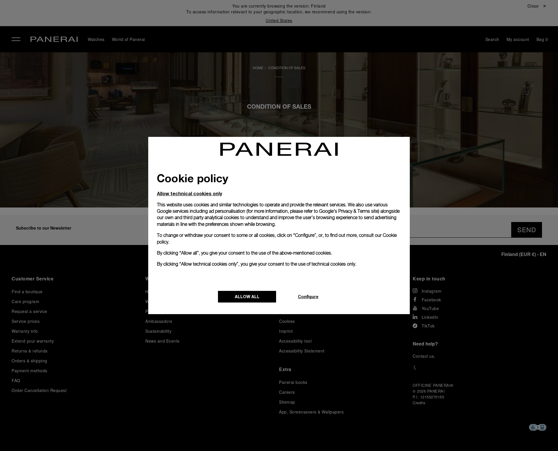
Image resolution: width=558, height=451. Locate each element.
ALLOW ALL (247, 296)
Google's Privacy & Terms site (348, 211)
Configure (308, 296)
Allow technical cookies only (189, 193)
